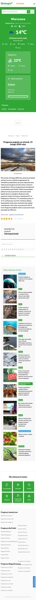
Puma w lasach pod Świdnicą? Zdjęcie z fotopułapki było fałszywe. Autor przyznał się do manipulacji (25, 374)
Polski (16, 189)
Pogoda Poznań (22, 532)
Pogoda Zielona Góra (24, 552)
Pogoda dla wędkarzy (7, 522)
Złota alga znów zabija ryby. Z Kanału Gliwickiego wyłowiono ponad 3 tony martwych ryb (25, 342)
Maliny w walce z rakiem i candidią (25, 435)
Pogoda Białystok (6, 531)
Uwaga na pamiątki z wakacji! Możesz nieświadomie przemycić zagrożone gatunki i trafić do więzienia (25, 391)
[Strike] (8, 249)
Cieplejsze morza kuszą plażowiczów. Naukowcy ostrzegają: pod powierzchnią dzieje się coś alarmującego (25, 327)
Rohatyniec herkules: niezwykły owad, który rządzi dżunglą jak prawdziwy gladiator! (24, 452)
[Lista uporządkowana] (10, 249)
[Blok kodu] (16, 249)
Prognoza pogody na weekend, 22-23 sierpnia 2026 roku (25, 279)
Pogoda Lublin (5, 558)
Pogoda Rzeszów (23, 535)
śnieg (9, 196)
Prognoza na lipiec (6, 587)
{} (20, 249)
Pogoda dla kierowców (7, 519)
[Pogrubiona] (2, 249)
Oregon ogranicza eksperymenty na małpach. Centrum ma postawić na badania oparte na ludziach (24, 311)
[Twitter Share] (26, 228)
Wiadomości (25, 135)
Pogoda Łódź (4, 554)
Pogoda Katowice (6, 544)
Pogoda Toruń (22, 542)
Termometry (16, 196)
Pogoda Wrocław (23, 548)
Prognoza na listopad (24, 568)
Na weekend (12, 109)
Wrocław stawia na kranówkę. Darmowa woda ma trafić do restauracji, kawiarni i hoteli (24, 358)
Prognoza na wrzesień (24, 561)
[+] (22, 249)
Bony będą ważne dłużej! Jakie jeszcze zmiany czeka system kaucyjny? (25, 405)
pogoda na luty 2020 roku (16, 214)
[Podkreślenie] (6, 249)
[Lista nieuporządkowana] (12, 249)
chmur (23, 185)
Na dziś (4, 109)
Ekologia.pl (11, 135)
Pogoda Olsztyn (22, 525)
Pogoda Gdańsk (5, 538)
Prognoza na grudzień (24, 571)
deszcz (8, 187)
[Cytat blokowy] (14, 249)
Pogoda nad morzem (7, 515)
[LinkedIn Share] (22, 233)
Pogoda (20, 4)
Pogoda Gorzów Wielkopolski (9, 541)
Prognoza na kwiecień (7, 577)
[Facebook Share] (22, 228)
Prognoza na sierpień (7, 590)
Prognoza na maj (5, 580)
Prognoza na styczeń (7, 567)
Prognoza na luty (5, 570)
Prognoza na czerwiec (7, 584)
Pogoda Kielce (5, 548)
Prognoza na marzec (6, 574)
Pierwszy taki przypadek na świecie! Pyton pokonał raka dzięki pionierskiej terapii (25, 295)
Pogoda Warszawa (23, 545)
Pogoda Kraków (5, 551)
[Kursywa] (4, 249)
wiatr (26, 203)
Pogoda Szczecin (22, 538)
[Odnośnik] (18, 249)
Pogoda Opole (22, 529)
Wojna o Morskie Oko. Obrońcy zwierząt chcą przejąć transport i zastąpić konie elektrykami (24, 422)
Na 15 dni (21, 109)
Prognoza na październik (25, 564)
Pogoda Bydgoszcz (6, 535)
